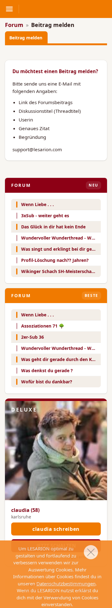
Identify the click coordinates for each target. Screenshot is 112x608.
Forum (14, 25)
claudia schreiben (56, 529)
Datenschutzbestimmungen (66, 583)
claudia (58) (25, 510)
